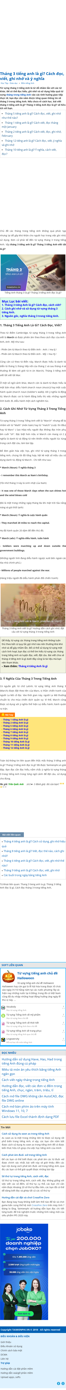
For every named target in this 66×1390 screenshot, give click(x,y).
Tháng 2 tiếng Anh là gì (15, 722)
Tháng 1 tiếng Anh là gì (15, 719)
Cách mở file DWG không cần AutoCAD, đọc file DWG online (33, 1098)
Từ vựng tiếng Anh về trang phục (24, 1030)
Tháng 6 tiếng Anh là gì (15, 729)
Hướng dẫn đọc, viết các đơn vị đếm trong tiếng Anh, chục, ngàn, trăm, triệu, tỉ (32, 1088)
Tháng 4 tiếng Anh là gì (33, 666)
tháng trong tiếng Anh (18, 94)
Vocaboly (11, 1006)
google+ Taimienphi (63, 1383)
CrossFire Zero (39, 1205)
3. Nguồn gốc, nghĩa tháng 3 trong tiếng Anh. (30, 316)
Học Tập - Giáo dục (9, 83)
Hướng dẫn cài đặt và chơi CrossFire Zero (25, 1197)
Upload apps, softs (11, 1377)
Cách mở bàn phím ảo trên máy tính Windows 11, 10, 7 (28, 1108)
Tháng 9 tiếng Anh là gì (15, 738)
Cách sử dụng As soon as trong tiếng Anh (25, 1133)
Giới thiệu (6, 1342)
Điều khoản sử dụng (11, 1346)
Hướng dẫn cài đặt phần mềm (17, 1368)
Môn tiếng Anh (27, 83)
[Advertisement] (33, 35)
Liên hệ (4, 1358)
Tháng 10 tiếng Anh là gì (16, 741)
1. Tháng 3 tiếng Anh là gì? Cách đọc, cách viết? (31, 305)
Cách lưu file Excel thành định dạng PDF (30, 1117)
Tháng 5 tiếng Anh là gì (15, 725)
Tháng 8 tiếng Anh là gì (15, 735)
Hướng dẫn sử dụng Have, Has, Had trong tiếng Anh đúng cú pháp (32, 1061)
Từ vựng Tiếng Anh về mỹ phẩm (23, 1014)
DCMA (4, 1354)
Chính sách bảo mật (11, 1350)
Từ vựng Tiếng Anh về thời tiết (22, 1022)
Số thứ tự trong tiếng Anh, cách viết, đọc (25, 1176)
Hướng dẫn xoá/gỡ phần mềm (17, 1372)
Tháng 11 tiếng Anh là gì (16, 744)
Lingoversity (12, 1038)
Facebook (58, 1383)
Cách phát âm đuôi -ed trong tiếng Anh (24, 1154)
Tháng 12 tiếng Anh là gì (16, 747)
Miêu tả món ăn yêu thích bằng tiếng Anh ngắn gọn (31, 1071)
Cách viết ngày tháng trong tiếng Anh (28, 1080)
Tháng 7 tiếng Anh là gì (15, 732)
